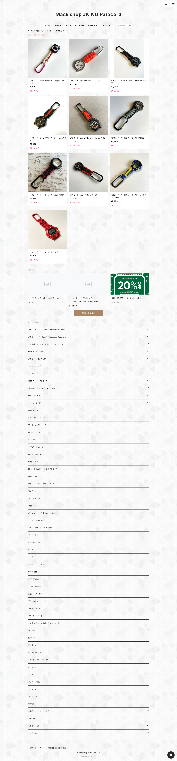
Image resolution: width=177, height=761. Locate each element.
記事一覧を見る (88, 313)
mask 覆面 (32, 572)
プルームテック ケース (37, 601)
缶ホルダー (32, 638)
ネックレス (32, 667)
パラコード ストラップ (37, 359)
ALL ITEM (79, 25)
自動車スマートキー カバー (39, 711)
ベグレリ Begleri (35, 447)
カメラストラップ (34, 366)
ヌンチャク (32, 491)
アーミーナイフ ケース (37, 425)
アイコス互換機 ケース (37, 520)
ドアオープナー (34, 645)
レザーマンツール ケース (38, 418)
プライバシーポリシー (37, 748)
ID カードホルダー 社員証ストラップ (42, 469)
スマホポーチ (33, 374)
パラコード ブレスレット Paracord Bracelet (46, 330)
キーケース (32, 718)
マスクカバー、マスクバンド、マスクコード (44, 623)
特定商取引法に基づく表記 (57, 748)
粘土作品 (31, 630)
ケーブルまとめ (34, 542)
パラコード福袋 (34, 682)
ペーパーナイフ (34, 432)
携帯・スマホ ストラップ (37, 381)
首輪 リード (33, 506)
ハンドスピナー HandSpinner (40, 528)
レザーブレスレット (35, 579)
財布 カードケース (35, 396)
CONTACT (108, 25)
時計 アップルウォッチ (44, 31)
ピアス (30, 674)
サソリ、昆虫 (32, 696)
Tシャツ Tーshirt (35, 586)
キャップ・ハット (34, 608)
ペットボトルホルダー (36, 454)
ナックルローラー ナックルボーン (41, 484)
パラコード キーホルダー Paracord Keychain (47, 337)
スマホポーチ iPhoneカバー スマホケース (45, 344)
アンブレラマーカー (35, 733)
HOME (47, 25)
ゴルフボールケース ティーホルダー (42, 388)
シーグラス (32, 440)
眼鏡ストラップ (34, 462)
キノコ (30, 550)
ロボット (31, 704)
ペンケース (32, 689)
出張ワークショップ (35, 594)
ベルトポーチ (33, 410)
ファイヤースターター (36, 616)
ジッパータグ (33, 535)
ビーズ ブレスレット (36, 564)
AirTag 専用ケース (35, 652)
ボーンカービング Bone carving (41, 513)
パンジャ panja (34, 498)
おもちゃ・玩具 (33, 726)
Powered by (86, 757)
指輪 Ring (33, 476)
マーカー (31, 557)
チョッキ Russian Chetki (38, 660)
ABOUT (58, 25)
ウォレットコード (34, 403)
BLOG (68, 25)
